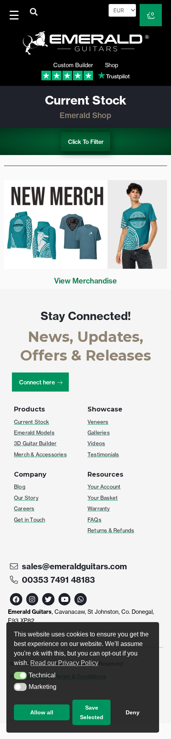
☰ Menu (15, 15)
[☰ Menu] (15, 15)
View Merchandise (85, 280)
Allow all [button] (41, 712)
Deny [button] (133, 712)
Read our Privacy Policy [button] (64, 662)
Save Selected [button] (91, 712)
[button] (20, 676)
